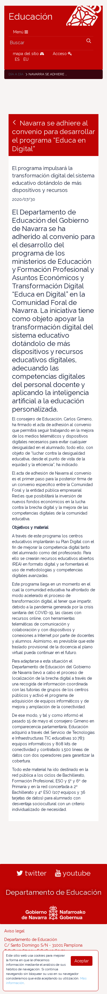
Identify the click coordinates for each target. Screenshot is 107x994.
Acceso (60, 53)
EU (26, 59)
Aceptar (81, 961)
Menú (19, 32)
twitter (35, 873)
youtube (75, 873)
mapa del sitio (26, 53)
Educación (31, 16)
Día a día (16, 74)
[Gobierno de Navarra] (53, 912)
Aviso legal (14, 931)
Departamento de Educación (54, 892)
